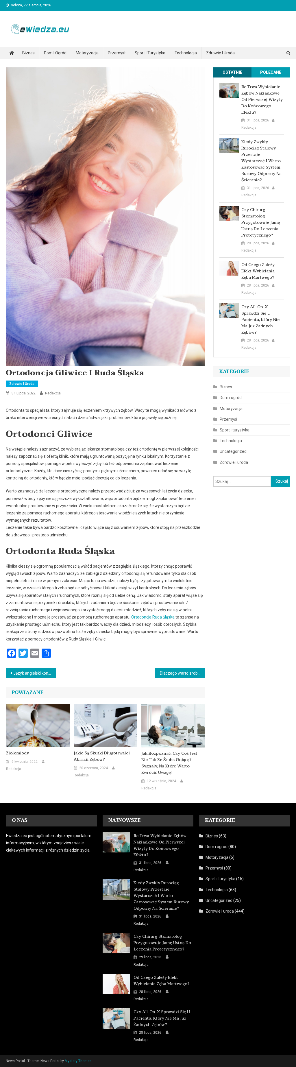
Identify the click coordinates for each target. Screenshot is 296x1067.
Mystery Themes (78, 1061)
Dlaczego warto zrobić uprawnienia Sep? (182, 673)
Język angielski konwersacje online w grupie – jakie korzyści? (34, 673)
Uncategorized (233, 451)
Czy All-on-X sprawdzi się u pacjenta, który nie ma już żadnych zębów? (260, 320)
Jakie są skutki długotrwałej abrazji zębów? (102, 756)
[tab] (232, 72)
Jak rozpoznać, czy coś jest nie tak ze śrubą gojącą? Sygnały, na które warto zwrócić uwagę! (169, 763)
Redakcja (53, 393)
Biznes (28, 53)
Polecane (270, 72)
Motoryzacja (87, 53)
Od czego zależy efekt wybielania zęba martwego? (258, 271)
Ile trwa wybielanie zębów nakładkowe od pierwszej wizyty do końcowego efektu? (262, 100)
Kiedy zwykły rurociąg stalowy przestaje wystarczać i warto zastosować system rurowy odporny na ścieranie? (261, 161)
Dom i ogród (55, 53)
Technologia (186, 53)
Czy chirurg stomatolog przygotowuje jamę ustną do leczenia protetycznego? (260, 223)
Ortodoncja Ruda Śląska (153, 617)
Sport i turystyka (150, 53)
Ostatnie (232, 72)
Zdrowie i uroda (220, 53)
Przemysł (116, 53)
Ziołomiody (17, 753)
